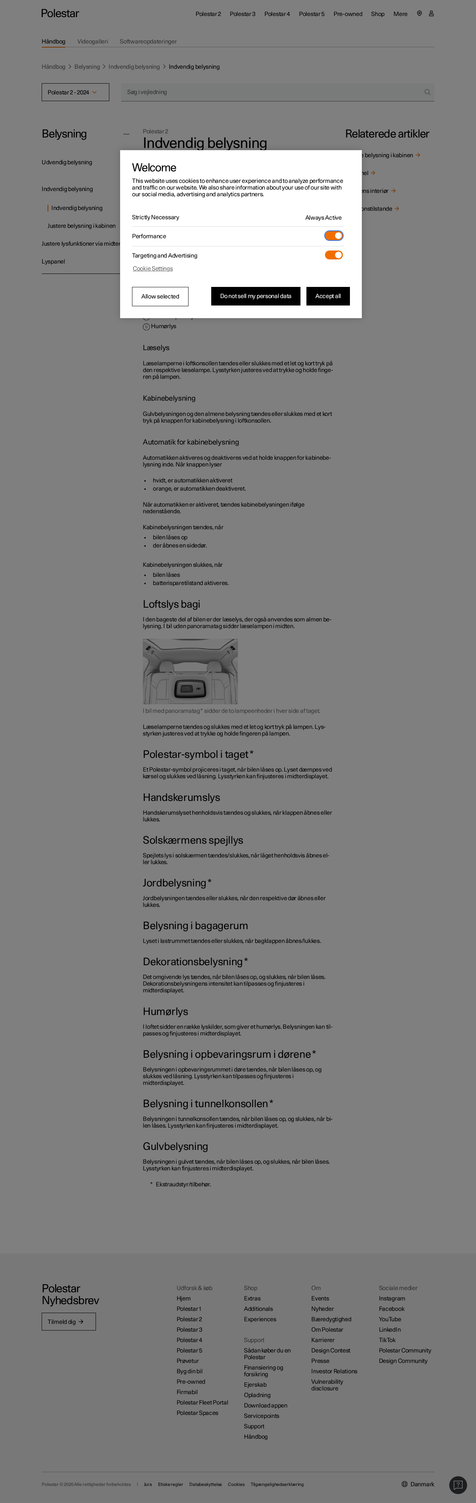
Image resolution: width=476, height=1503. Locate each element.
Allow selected (160, 297)
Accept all (328, 296)
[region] (241, 234)
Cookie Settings (153, 269)
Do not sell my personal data (256, 296)
